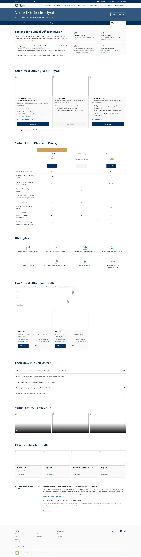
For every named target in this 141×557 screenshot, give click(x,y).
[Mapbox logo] (19, 305)
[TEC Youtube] (121, 531)
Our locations (96, 23)
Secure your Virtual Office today (52, 497)
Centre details (35, 346)
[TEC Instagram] (117, 531)
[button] (73, 292)
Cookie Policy (44, 552)
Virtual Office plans (50, 23)
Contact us (111, 2)
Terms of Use (34, 552)
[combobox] (118, 23)
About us (17, 2)
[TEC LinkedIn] (112, 531)
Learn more (20, 475)
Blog (58, 534)
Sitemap (53, 552)
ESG (35, 2)
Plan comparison (73, 23)
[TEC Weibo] (125, 531)
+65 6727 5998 (122, 2)
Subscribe (33, 124)
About (16, 534)
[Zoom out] (17, 294)
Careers (17, 536)
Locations (47, 6)
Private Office (81, 6)
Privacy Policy (24, 552)
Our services (18, 546)
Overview (27, 23)
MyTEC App (18, 542)
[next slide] (126, 423)
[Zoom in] (17, 291)
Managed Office (93, 6)
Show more (46, 511)
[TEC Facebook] (108, 531)
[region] (70, 298)
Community (27, 2)
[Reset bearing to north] (17, 296)
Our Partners (18, 539)
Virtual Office (57, 6)
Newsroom (59, 536)
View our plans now (118, 14)
